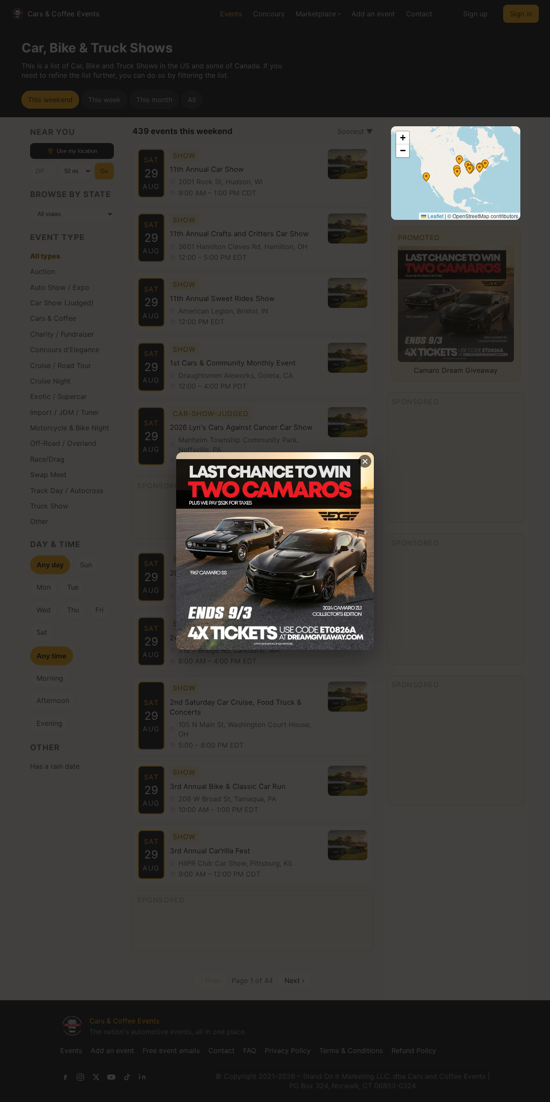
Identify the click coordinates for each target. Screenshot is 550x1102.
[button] (459, 159)
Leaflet (434, 215)
